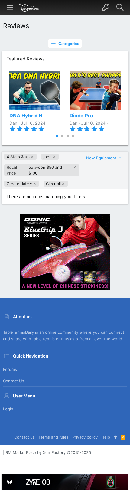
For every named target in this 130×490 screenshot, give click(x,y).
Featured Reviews (25, 59)
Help (105, 437)
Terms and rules (53, 437)
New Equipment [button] (102, 157)
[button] (10, 7)
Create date (17, 184)
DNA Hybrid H (25, 116)
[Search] (120, 7)
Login (8, 409)
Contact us (13, 380)
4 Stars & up (18, 156)
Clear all (53, 183)
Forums (10, 369)
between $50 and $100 (34, 170)
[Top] (115, 437)
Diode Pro (81, 116)
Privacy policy (85, 437)
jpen (48, 156)
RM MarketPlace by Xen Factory (48, 452)
